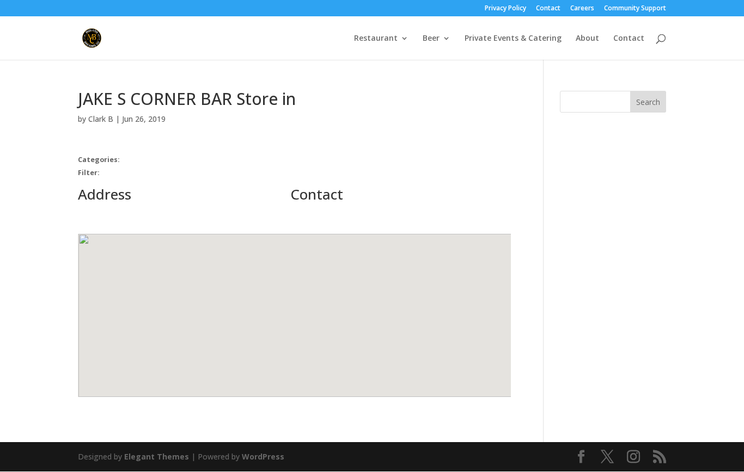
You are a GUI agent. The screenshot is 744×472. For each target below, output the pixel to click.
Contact (548, 9)
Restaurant (376, 38)
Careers (582, 9)
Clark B (100, 119)
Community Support (635, 9)
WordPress (263, 456)
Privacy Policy (505, 9)
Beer (431, 38)
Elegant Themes (156, 456)
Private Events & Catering (513, 38)
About (587, 38)
